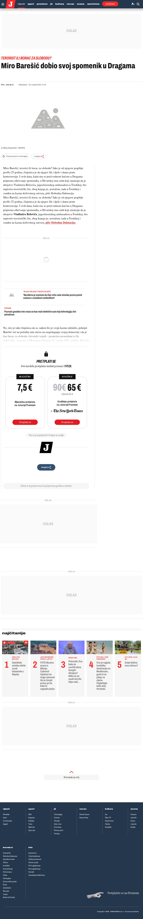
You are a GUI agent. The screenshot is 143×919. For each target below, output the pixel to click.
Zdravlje (57, 821)
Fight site (31, 827)
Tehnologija (58, 814)
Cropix (5, 894)
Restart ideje (83, 818)
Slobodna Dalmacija (10, 856)
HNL (30, 814)
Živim (5, 885)
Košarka (31, 821)
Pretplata (110, 3)
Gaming (56, 833)
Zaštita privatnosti (34, 859)
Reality (133, 827)
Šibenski (6, 891)
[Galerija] (48, 117)
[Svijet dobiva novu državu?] (128, 648)
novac (83, 809)
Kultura (59, 4)
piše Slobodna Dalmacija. (60, 222)
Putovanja (57, 827)
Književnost (109, 821)
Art (106, 814)
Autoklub (6, 866)
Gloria (5, 875)
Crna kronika (7, 821)
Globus (5, 862)
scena (134, 809)
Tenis (30, 824)
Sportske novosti (9, 859)
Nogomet (31, 818)
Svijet (5, 818)
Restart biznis (84, 814)
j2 (55, 809)
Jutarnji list (7, 853)
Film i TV (108, 818)
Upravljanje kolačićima (36, 875)
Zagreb (5, 824)
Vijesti (21, 4)
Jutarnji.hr (10, 85)
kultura (109, 809)
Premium (42, 4)
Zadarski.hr (7, 888)
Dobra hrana (7, 872)
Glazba (107, 824)
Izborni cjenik (33, 862)
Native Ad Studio (9, 897)
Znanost (57, 818)
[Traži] (138, 4)
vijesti (6, 809)
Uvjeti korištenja (34, 856)
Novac (70, 4)
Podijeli (37, 156)
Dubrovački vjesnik (9, 881)
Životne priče (58, 830)
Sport (31, 4)
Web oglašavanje (34, 866)
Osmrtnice (93, 4)
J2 (51, 4)
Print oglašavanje (34, 869)
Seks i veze (57, 824)
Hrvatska (6, 814)
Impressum (32, 853)
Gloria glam (7, 878)
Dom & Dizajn (8, 869)
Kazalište (108, 827)
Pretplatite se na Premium (123, 893)
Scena (80, 4)
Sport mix (31, 830)
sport (31, 809)
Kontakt (31, 872)
